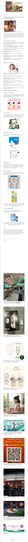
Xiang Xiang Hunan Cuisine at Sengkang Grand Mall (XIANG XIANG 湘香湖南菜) (13, 302)
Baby (5, 238)
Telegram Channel (14, 12)
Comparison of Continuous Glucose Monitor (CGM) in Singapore (12, 415)
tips (14, 238)
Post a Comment (7, 304)
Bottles (7, 238)
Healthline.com (15, 189)
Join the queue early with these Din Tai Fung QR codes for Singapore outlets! (13, 464)
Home (6, 12)
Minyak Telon (6, 203)
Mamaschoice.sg (16, 110)
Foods (12, 165)
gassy (8, 238)
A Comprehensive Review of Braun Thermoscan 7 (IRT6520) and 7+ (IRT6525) (12, 336)
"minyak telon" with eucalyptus (18, 173)
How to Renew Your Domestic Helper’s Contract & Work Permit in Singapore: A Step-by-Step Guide (13, 433)
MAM (15, 134)
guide (10, 238)
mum (13, 238)
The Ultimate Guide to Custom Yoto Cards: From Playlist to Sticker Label (14, 361)
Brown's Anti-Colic (20, 134)
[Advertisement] (14, 265)
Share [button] (4, 237)
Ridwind (20, 210)
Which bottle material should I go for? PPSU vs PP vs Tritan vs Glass (13, 389)
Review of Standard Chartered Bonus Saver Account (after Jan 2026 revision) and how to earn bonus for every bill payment (14, 518)
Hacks (11, 238)
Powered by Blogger (14, 539)
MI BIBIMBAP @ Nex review (9, 497)
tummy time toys (22, 116)
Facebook (9, 12)
